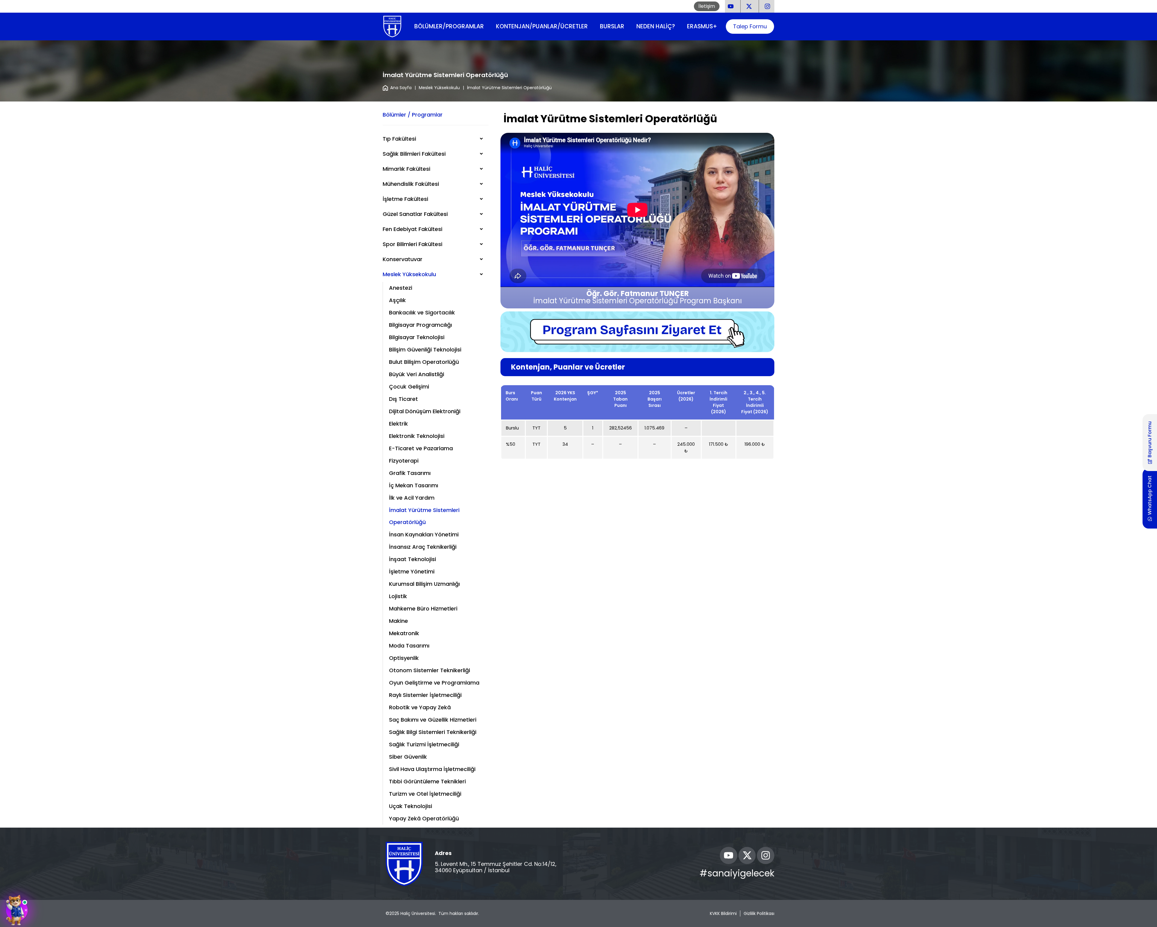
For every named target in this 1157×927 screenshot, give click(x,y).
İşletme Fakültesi (405, 199)
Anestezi (400, 288)
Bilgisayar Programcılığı (420, 325)
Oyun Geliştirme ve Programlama (434, 682)
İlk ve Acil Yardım (411, 497)
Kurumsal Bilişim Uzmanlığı (424, 584)
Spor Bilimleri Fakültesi (412, 244)
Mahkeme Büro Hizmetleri (423, 608)
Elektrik (398, 423)
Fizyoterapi (404, 460)
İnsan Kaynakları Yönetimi (424, 534)
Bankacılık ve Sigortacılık (422, 312)
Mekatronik (404, 633)
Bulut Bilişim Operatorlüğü (424, 362)
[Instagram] (765, 855)
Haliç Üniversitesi (417, 913)
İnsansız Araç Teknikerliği (422, 547)
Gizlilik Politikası (759, 913)
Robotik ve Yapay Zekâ (420, 707)
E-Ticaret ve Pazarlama (421, 448)
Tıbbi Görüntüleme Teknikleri (427, 781)
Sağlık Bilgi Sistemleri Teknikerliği (432, 732)
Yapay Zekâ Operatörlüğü (424, 818)
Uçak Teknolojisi (410, 806)
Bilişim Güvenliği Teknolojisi (425, 349)
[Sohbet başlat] (17, 910)
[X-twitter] (747, 855)
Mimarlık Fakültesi (406, 169)
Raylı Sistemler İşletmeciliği (425, 695)
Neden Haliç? (655, 26)
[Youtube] (728, 855)
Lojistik (398, 596)
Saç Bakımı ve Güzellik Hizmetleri (432, 719)
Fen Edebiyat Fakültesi (412, 229)
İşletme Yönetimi (411, 571)
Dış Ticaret (403, 399)
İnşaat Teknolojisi (412, 559)
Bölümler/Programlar (449, 26)
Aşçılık (397, 300)
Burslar (612, 26)
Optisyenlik (404, 658)
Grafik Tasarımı (410, 473)
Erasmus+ (702, 26)
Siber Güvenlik (408, 756)
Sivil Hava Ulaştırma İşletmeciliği (432, 769)
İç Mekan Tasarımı (413, 485)
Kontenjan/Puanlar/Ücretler (542, 26)
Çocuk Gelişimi (409, 386)
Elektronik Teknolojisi (416, 436)
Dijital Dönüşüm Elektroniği (424, 411)
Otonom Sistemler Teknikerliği (429, 670)
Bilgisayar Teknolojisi (416, 337)
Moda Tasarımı (409, 645)
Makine (398, 621)
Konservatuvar (402, 259)
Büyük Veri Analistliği (416, 374)
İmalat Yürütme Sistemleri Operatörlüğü (424, 516)
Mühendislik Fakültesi (411, 184)
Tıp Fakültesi (399, 138)
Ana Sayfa (401, 88)
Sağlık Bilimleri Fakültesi (414, 154)
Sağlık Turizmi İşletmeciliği (424, 744)
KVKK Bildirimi (723, 913)
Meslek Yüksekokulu (439, 88)
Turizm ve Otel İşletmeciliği (425, 793)
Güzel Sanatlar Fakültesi (415, 214)
